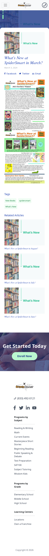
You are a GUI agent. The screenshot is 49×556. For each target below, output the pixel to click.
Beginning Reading (24, 448)
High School (20, 503)
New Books (10, 200)
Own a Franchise (22, 523)
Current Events (22, 436)
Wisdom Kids (20, 473)
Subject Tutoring (22, 469)
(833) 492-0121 (26, 398)
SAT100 (18, 465)
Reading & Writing (23, 428)
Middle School (21, 498)
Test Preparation (22, 460)
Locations (19, 519)
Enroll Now (24, 356)
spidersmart (24, 200)
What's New (10, 206)
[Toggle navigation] (5, 5)
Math (17, 432)
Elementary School (23, 494)
